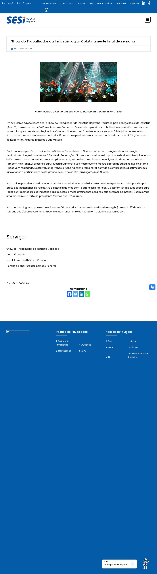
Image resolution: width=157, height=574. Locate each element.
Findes (111, 347)
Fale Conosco (66, 3)
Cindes (134, 347)
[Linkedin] (81, 294)
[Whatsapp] (87, 294)
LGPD (83, 350)
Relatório (121, 3)
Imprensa (134, 3)
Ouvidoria (81, 3)
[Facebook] (69, 294)
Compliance (64, 350)
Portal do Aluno (49, 3)
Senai (133, 341)
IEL (109, 357)
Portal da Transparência (101, 3)
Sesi (110, 341)
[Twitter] (75, 294)
